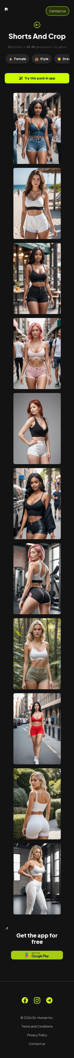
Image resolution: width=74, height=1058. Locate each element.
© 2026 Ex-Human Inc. (37, 1018)
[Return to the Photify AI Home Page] (18, 11)
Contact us (57, 11)
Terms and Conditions (37, 1026)
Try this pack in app (39, 78)
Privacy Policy (37, 1035)
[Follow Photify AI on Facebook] (25, 1000)
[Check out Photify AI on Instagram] (37, 1000)
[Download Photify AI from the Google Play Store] (37, 955)
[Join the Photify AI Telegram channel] (49, 1000)
